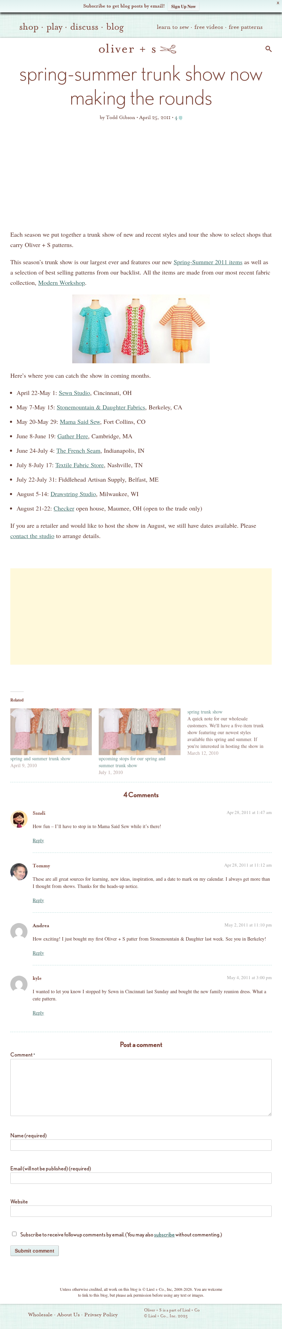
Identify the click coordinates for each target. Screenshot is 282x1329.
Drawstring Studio (73, 494)
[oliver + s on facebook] (240, 1314)
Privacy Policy (101, 1314)
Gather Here (72, 436)
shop (29, 27)
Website (19, 1201)
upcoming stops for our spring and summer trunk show (132, 762)
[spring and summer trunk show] (51, 731)
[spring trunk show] (231, 732)
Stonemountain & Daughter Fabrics (101, 407)
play (54, 27)
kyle (37, 978)
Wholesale (40, 1314)
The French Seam (78, 450)
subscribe (164, 1234)
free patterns (246, 27)
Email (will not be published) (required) (50, 1168)
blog (115, 27)
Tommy (41, 865)
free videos (208, 27)
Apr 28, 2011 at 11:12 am (248, 865)
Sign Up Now (183, 6)
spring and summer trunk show (40, 758)
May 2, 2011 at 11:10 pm (248, 925)
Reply (38, 840)
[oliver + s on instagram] (263, 1314)
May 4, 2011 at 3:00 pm (249, 977)
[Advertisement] (141, 177)
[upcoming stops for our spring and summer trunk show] (139, 731)
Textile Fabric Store (79, 465)
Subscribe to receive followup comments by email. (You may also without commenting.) (121, 1234)
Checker (64, 508)
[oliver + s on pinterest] (216, 1314)
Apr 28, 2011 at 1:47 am (249, 812)
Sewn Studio (74, 392)
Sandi (39, 813)
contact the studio (32, 536)
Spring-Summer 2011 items (208, 262)
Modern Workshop (61, 282)
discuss (84, 27)
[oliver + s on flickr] (228, 1314)
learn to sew (173, 27)
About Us (68, 1314)
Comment (22, 1054)
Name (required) (28, 1135)
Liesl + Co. (134, 1313)
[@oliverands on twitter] (251, 1314)
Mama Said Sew (80, 421)
